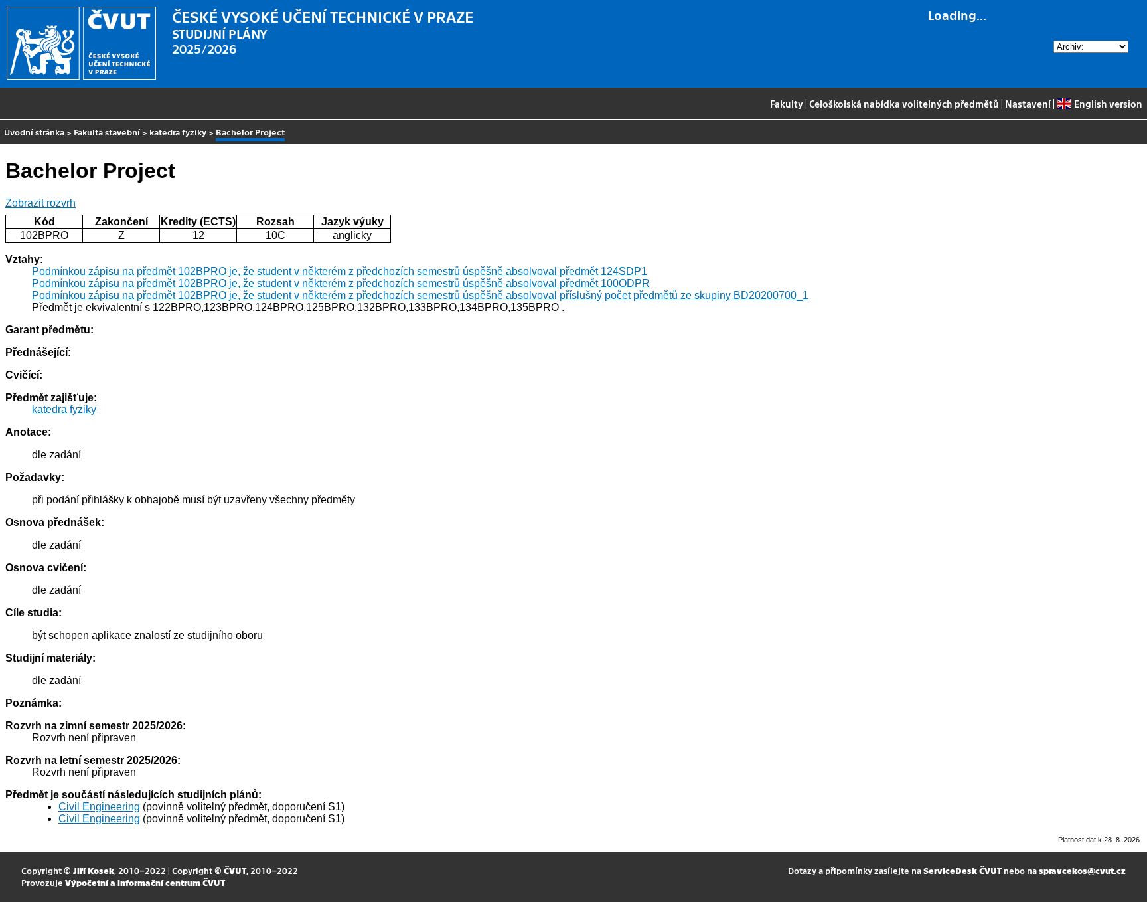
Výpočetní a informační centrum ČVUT (145, 882)
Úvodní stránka (34, 132)
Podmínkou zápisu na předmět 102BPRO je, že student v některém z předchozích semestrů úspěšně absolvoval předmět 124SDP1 (339, 271)
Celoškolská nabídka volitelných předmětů (904, 104)
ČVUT (235, 870)
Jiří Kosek (93, 870)
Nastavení (1028, 104)
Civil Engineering (99, 806)
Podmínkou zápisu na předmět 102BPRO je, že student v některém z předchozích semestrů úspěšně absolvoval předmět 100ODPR (341, 283)
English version (1108, 104)
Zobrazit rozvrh (40, 203)
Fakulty (786, 104)
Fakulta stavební (107, 132)
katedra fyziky (177, 132)
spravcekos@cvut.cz (1082, 870)
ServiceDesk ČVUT (962, 870)
